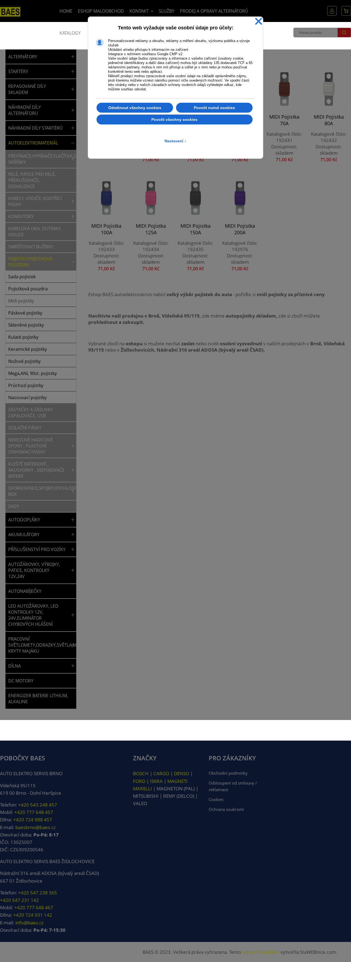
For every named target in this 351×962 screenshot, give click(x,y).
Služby (166, 11)
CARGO (161, 773)
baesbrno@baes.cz (35, 827)
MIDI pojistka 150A (195, 229)
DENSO (181, 773)
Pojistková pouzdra (28, 289)
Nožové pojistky (24, 361)
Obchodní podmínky (228, 773)
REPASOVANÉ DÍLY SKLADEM (27, 89)
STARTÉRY (18, 71)
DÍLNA (14, 666)
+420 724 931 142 (32, 915)
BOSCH (141, 773)
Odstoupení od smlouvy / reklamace (233, 786)
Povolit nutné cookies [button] (214, 107)
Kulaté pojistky (23, 337)
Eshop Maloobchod (101, 11)
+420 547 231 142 (19, 900)
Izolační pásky (24, 428)
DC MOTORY (20, 681)
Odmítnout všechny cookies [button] (134, 107)
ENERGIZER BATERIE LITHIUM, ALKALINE (38, 699)
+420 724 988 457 (32, 819)
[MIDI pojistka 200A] (240, 198)
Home (66, 11)
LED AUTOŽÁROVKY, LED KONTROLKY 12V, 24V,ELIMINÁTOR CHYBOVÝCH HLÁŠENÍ (33, 615)
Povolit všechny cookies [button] (174, 119)
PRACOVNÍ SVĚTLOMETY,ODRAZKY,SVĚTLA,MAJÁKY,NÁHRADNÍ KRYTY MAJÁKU (38, 645)
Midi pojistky (21, 301)
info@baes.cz (29, 922)
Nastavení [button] (175, 141)
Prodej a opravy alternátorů (214, 11)
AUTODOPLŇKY (24, 520)
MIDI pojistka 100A (106, 229)
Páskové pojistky (25, 313)
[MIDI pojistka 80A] (328, 89)
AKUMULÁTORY (23, 535)
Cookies (216, 799)
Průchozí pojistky (25, 385)
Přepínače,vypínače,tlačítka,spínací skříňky (38, 159)
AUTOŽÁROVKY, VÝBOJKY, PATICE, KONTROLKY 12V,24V (34, 570)
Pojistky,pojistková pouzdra (30, 262)
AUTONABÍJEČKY (24, 591)
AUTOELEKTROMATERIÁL (33, 143)
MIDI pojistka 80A (329, 120)
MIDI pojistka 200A (240, 229)
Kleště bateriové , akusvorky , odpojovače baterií (36, 470)
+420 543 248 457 (37, 805)
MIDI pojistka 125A (151, 229)
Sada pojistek (22, 277)
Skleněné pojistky (26, 325)
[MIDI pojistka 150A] (195, 198)
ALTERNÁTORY (22, 57)
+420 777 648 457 (33, 812)
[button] (72, 56)
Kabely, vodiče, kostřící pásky (35, 201)
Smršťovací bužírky (30, 247)
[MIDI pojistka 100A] (106, 198)
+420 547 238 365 (37, 892)
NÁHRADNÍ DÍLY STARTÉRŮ (35, 128)
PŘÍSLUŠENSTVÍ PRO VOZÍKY (37, 549)
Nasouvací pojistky (27, 397)
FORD (139, 781)
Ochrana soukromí (226, 809)
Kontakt (139, 11)
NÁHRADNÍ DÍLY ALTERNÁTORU (24, 110)
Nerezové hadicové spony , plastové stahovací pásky (30, 446)
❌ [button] (258, 21)
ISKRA (156, 781)
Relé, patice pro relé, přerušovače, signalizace (32, 180)
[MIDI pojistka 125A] (150, 198)
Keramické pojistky (27, 349)
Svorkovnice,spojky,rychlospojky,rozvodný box (38, 491)
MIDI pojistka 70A (284, 120)
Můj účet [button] (332, 11)
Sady (13, 506)
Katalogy (70, 33)
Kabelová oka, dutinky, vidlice (35, 232)
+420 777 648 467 (33, 907)
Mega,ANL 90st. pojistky (32, 373)
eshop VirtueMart (260, 952)
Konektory (21, 216)
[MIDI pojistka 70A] (284, 89)
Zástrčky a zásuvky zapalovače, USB (30, 413)
